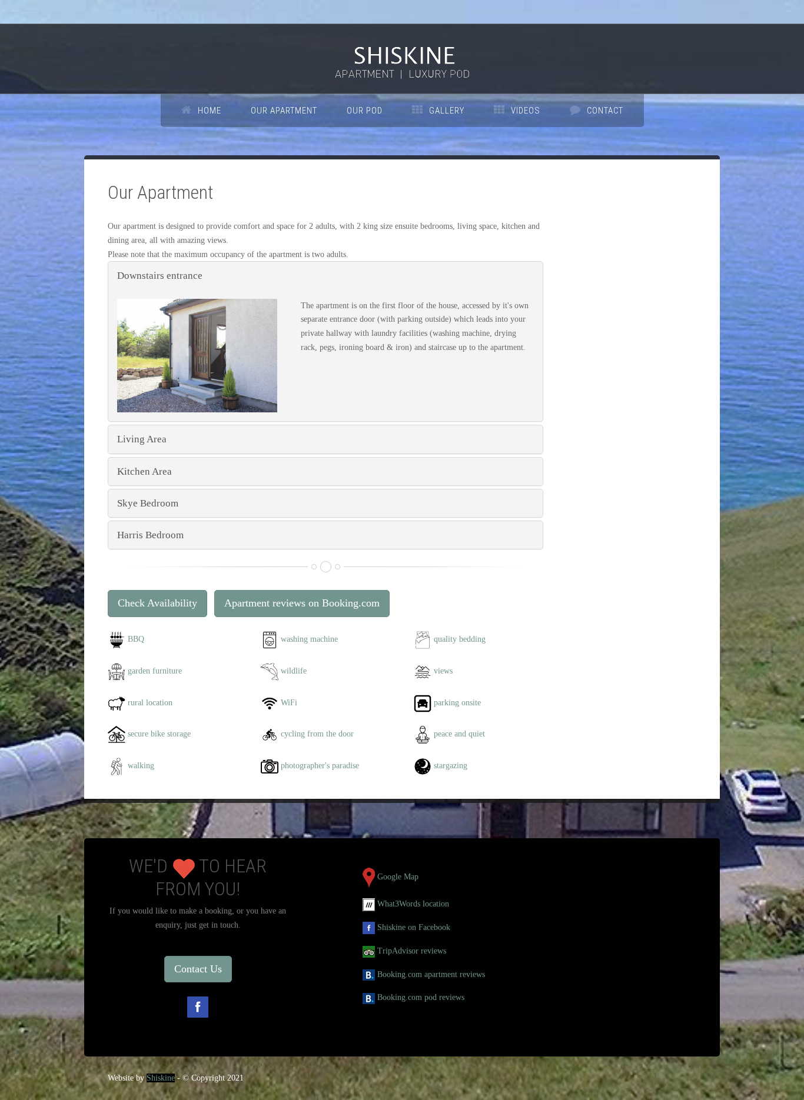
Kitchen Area (144, 471)
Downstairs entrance (159, 275)
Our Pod (365, 110)
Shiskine (161, 1078)
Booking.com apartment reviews (431, 974)
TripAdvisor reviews (411, 950)
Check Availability (157, 603)
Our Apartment (284, 110)
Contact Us (198, 969)
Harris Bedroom (150, 535)
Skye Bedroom (147, 503)
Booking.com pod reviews (420, 997)
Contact (605, 110)
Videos (525, 110)
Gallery (446, 110)
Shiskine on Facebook (413, 927)
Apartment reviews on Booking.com (302, 603)
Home (209, 110)
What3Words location (413, 903)
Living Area (142, 439)
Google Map (397, 876)
